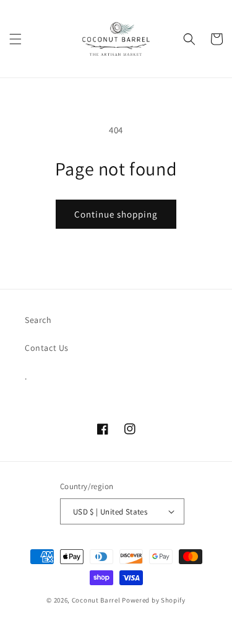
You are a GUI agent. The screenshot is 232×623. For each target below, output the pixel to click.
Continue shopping (116, 214)
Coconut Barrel (96, 600)
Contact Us (47, 347)
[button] (15, 39)
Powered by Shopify (154, 600)
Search (38, 319)
